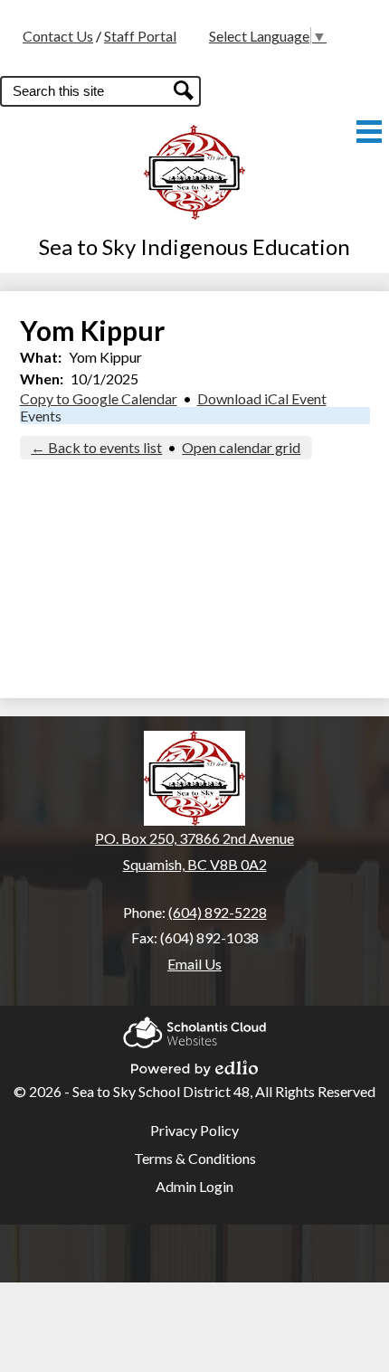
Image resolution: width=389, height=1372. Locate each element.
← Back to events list (96, 447)
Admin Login (194, 1186)
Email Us (194, 963)
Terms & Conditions (195, 1158)
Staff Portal (140, 35)
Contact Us (58, 35)
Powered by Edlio (194, 1062)
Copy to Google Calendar (98, 398)
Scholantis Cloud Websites (194, 1027)
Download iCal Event (262, 398)
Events (41, 415)
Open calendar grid (241, 447)
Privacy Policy (194, 1130)
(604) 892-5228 (217, 912)
